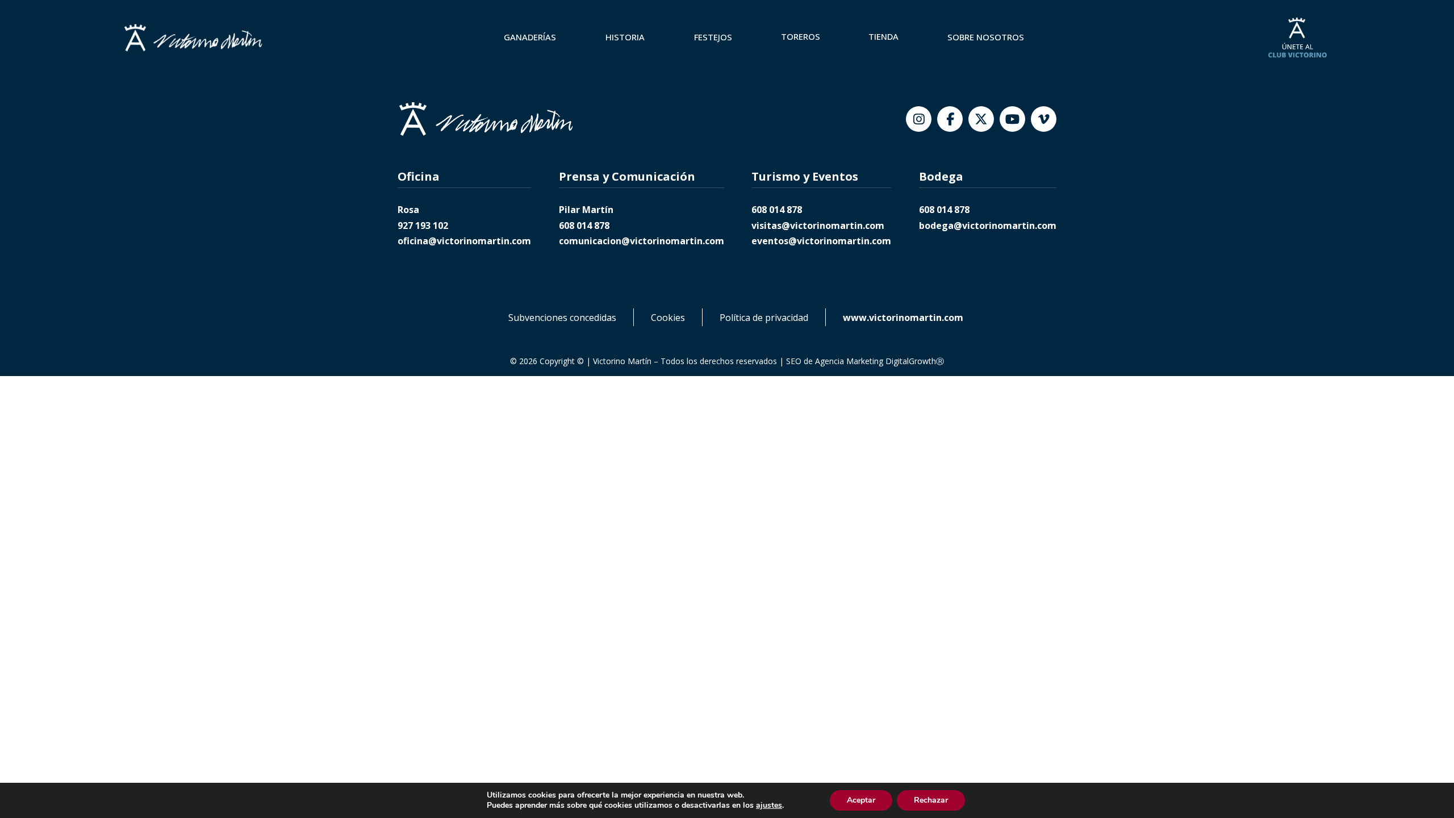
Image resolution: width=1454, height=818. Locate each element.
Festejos (713, 37)
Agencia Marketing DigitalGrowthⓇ (879, 361)
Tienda (883, 36)
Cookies (668, 317)
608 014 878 (584, 225)
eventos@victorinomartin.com (821, 241)
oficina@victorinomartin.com (464, 241)
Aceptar (861, 800)
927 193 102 (423, 225)
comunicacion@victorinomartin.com (641, 241)
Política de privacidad (764, 317)
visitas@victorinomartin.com (817, 225)
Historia (625, 37)
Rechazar (931, 800)
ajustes (769, 805)
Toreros (800, 36)
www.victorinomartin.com (903, 317)
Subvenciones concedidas (562, 317)
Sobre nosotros (985, 37)
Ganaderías (530, 37)
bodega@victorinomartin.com (987, 225)
